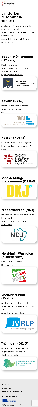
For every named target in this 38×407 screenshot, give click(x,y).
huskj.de (5, 149)
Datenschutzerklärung (12, 391)
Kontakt (5, 385)
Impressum (7, 388)
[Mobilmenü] (36, 3)
